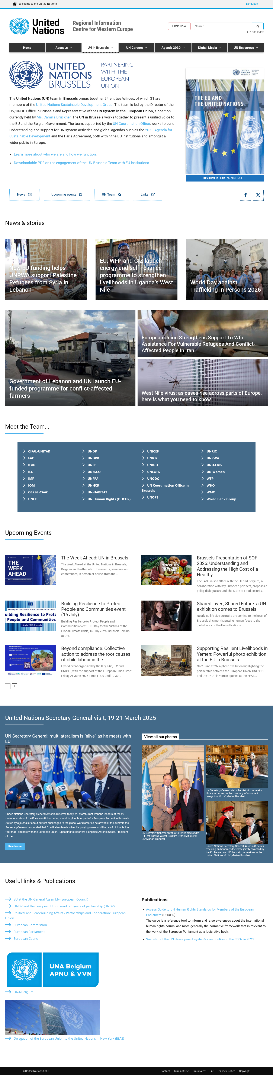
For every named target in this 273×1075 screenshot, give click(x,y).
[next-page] (14, 686)
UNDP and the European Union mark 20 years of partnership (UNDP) (64, 906)
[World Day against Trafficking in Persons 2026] (227, 269)
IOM (31, 485)
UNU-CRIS (214, 465)
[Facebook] (245, 195)
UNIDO (152, 465)
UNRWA (213, 458)
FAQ (212, 1071)
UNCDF (33, 499)
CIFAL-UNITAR (39, 451)
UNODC (153, 478)
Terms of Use (181, 1071)
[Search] (258, 26)
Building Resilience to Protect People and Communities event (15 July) (93, 609)
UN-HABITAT (97, 492)
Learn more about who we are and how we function (55, 154)
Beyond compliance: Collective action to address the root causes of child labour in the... (95, 654)
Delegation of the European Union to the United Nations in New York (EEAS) (69, 1038)
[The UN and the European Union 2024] (225, 121)
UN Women (216, 472)
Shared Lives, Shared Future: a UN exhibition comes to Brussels (231, 606)
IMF (31, 478)
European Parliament (29, 931)
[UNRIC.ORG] (92, 75)
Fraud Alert (199, 1071)
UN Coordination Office (131, 123)
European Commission (30, 925)
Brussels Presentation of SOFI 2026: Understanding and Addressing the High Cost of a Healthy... (227, 566)
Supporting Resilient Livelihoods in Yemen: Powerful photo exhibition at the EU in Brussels (232, 654)
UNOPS (152, 497)
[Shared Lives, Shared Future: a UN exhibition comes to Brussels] (166, 616)
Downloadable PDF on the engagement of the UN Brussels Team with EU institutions (81, 163)
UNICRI (152, 458)
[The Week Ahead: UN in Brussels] (30, 570)
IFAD (31, 465)
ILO (30, 472)
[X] (258, 195)
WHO (211, 485)
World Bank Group (221, 499)
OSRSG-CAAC (38, 492)
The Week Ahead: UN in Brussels (94, 558)
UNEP (92, 465)
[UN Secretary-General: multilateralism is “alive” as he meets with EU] (68, 776)
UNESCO (94, 472)
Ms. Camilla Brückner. (54, 117)
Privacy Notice (226, 1071)
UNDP (92, 451)
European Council (26, 938)
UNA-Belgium (23, 992)
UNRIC (212, 451)
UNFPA (93, 478)
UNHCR (93, 485)
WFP (210, 478)
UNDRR (93, 458)
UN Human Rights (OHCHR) (109, 499)
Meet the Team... (27, 426)
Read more (15, 846)
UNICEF (153, 451)
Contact (165, 1071)
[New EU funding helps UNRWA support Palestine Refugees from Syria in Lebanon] (46, 269)
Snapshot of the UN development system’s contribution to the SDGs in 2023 (200, 939)
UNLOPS (153, 472)
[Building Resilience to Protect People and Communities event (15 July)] (30, 616)
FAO (31, 458)
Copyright (244, 1071)
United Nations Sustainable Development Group (74, 104)
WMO (211, 492)
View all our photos (160, 737)
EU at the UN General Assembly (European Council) (51, 899)
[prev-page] (7, 686)
